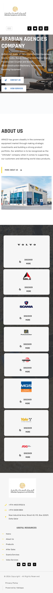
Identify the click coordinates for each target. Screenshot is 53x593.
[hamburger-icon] (9, 28)
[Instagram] (46, 28)
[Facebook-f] (29, 28)
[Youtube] (35, 28)
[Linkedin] (41, 28)
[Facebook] (18, 564)
